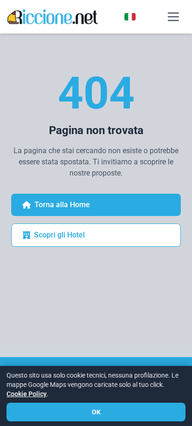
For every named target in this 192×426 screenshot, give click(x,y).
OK (96, 412)
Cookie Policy (27, 394)
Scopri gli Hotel (59, 234)
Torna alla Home (62, 204)
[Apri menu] (173, 17)
